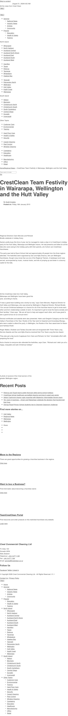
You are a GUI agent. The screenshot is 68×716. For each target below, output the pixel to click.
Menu (2, 8)
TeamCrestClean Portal (11, 514)
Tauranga (7, 71)
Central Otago (8, 111)
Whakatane (8, 73)
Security (6, 138)
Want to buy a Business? (12, 483)
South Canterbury (10, 109)
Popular (6, 30)
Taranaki (7, 80)
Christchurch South (10, 107)
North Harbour (9, 48)
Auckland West (9, 60)
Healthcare (7, 155)
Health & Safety (12, 35)
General (6, 18)
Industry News (12, 23)
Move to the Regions (10, 454)
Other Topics (8, 677)
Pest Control (8, 144)
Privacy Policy (14, 578)
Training (10, 38)
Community (11, 28)
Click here (3, 463)
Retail (6, 164)
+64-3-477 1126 (14, 556)
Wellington (7, 84)
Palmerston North (10, 82)
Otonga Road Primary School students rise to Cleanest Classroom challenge (31, 404)
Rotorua (6, 69)
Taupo (6, 66)
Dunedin (6, 114)
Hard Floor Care (9, 133)
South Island (8, 656)
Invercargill (7, 116)
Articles (9, 26)
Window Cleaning (10, 146)
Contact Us (4, 578)
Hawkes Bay (8, 76)
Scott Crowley (11, 202)
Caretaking (7, 150)
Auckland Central (10, 50)
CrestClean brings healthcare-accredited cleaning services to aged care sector (31, 395)
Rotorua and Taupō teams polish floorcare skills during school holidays (28, 392)
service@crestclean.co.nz (14, 561)
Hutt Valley (7, 87)
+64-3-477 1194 (9, 558)
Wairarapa (7, 92)
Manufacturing (9, 159)
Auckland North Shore (11, 53)
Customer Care (9, 124)
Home (6, 584)
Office (6, 162)
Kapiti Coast (8, 89)
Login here (4, 523)
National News (12, 21)
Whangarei (7, 45)
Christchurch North (10, 104)
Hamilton (7, 64)
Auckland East (9, 55)
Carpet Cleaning (9, 142)
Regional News (9, 168)
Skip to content (5, 1)
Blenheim (7, 102)
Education (10, 33)
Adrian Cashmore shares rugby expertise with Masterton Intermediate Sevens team (33, 397)
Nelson (6, 100)
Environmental (9, 127)
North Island (8, 608)
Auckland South (9, 57)
